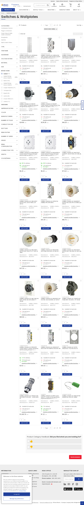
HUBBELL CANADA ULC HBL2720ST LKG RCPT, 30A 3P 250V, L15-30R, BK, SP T (71, 154)
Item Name (4, 51)
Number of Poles (7, 120)
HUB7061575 (65, 297)
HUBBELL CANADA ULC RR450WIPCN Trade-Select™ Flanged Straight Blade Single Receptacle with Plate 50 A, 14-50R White (29, 154)
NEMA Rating (5, 132)
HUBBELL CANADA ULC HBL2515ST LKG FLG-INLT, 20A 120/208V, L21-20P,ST (50, 299)
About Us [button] (76, 10)
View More (4, 104)
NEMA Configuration (6, 145)
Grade (3, 140)
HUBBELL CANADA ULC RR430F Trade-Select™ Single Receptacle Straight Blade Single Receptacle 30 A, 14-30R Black (29, 106)
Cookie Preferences (33, 502)
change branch (27, 6)
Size (2, 67)
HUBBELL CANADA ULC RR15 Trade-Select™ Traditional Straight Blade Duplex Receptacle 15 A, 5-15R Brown (50, 397)
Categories (5, 26)
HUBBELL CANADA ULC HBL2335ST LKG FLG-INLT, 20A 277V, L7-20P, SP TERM (29, 251)
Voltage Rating (6, 59)
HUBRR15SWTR (24, 345)
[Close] (30, 476)
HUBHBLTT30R (23, 297)
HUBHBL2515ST (45, 297)
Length (3, 154)
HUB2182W (44, 345)
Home (2, 13)
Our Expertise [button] (23, 10)
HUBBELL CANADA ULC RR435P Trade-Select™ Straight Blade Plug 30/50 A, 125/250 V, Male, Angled (50, 105)
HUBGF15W (44, 200)
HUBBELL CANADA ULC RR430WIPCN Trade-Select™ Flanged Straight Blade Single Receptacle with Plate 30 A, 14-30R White (50, 154)
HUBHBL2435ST (24, 200)
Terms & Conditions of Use (46, 502)
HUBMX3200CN (66, 54)
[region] (16, 489)
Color (3, 112)
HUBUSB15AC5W (45, 54)
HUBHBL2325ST (66, 248)
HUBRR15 (43, 394)
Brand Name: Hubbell (49, 29)
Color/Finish (5, 158)
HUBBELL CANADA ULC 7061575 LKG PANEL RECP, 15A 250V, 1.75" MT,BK (71, 299)
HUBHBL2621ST (66, 102)
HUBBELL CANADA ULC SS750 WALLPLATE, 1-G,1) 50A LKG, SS (70, 347)
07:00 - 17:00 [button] (16, 6)
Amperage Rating (7, 108)
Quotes (53, 1)
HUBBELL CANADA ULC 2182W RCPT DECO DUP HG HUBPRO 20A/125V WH (51, 347)
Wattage (4, 128)
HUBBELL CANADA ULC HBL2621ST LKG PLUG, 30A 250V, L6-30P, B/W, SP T (72, 104)
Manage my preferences (17, 498)
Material (4, 63)
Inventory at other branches (29, 71)
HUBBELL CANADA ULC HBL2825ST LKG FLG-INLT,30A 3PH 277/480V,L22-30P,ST (72, 203)
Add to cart (24, 82)
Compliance (4, 473)
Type (2, 47)
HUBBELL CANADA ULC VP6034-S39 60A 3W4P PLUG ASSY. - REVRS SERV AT (29, 397)
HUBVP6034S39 (24, 394)
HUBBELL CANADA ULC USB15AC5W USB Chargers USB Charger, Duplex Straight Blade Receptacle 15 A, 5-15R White (50, 57)
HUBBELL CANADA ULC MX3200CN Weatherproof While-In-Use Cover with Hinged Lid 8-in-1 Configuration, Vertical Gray (71, 57)
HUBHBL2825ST (66, 200)
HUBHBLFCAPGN (66, 394)
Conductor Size (7, 124)
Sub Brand (5, 55)
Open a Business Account (33, 474)
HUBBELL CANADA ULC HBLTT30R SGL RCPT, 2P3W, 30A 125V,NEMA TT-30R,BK (29, 300)
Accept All (17, 494)
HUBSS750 (65, 345)
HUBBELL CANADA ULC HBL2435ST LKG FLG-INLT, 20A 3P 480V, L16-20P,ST (28, 203)
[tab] (9, 26)
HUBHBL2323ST (45, 248)
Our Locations (32, 481)
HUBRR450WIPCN (24, 151)
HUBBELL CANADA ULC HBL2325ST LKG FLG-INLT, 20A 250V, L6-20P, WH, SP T (71, 251)
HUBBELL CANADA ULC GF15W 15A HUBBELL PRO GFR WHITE (49, 202)
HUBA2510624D (24, 54)
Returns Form (32, 484)
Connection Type (7, 150)
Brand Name (5, 71)
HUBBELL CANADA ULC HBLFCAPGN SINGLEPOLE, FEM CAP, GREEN (71, 396)
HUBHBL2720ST (66, 151)
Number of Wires (7, 136)
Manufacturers (64, 10)
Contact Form (32, 486)
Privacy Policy (22, 490)
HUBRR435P (44, 102)
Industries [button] (51, 10)
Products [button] (8, 10)
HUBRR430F (23, 102)
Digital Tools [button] (38, 10)
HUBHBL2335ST (24, 248)
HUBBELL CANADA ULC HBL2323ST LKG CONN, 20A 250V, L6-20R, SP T (50, 250)
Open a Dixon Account (62, 1)
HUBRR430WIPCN (46, 151)
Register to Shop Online (75, 1)
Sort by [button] (79, 25)
